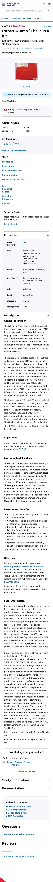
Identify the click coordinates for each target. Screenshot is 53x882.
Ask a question (37, 48)
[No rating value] (7, 48)
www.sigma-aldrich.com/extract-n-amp (24, 566)
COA (6, 144)
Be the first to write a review (20, 857)
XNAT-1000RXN (11, 582)
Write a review (23, 48)
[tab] (6, 18)
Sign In (8, 94)
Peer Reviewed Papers (7, 189)
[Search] (48, 11)
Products (4, 18)
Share (48, 26)
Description (8, 166)
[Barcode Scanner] (44, 4)
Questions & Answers (7, 197)
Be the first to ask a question (19, 834)
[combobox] (26, 10)
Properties (7, 161)
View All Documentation (14, 150)
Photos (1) (26, 87)
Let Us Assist (10, 224)
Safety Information (12, 170)
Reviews (6, 203)
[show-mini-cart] (49, 4)
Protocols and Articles (13, 179)
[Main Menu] (3, 4)
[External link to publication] (19, 449)
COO (17, 144)
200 (24, 242)
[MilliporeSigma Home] (13, 4)
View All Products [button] (26, 771)
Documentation (10, 175)
